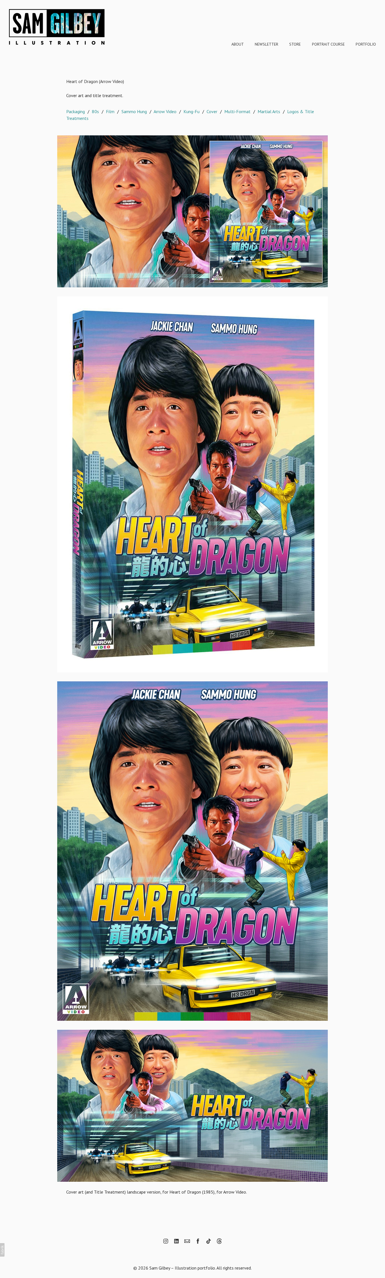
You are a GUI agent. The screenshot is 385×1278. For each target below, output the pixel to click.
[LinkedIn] (176, 1241)
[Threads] (219, 1241)
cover (212, 111)
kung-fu (191, 111)
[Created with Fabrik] (2, 1250)
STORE (295, 44)
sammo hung (134, 111)
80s (95, 111)
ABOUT (237, 44)
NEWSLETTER (266, 44)
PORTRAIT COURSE (328, 44)
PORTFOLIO (366, 44)
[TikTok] (208, 1241)
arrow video (165, 111)
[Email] (187, 1241)
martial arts (269, 111)
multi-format (237, 111)
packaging (75, 111)
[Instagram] (165, 1241)
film (110, 111)
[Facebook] (197, 1241)
